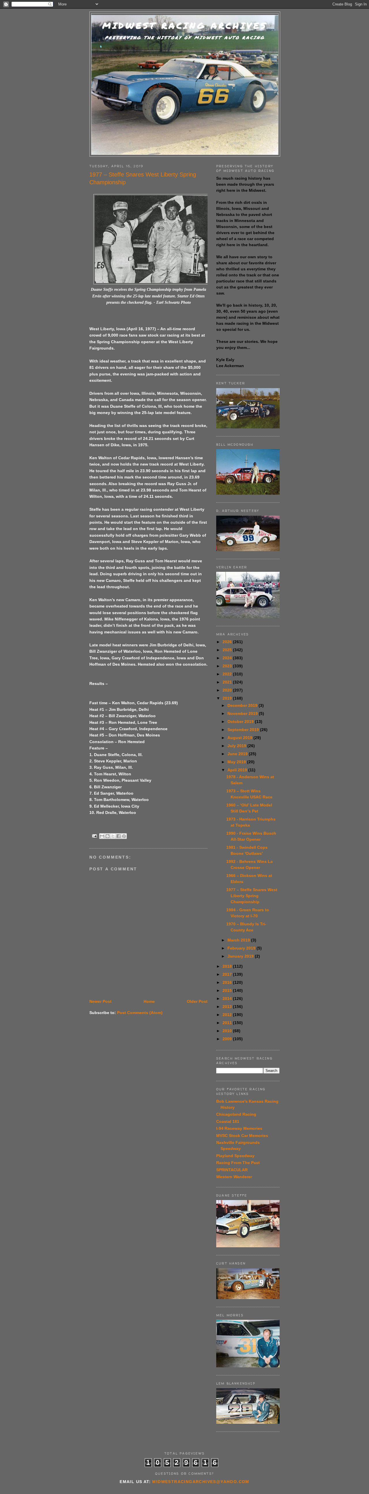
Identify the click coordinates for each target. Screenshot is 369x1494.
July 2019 (237, 745)
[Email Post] (94, 835)
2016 (228, 982)
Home (149, 1001)
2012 (228, 1014)
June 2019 (238, 753)
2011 (228, 1022)
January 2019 (241, 956)
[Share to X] (113, 836)
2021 (228, 682)
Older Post (197, 1001)
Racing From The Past (238, 1162)
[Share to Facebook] (118, 836)
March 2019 (239, 940)
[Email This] (102, 836)
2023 (228, 666)
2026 (228, 641)
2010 (228, 1030)
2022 (228, 674)
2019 (228, 698)
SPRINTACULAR (232, 1170)
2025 (228, 650)
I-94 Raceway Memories (239, 1128)
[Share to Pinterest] (124, 836)
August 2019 (240, 737)
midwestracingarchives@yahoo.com (200, 1481)
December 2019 (243, 705)
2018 (228, 966)
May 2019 (237, 762)
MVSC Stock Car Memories (242, 1135)
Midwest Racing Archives (184, 25)
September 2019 (243, 729)
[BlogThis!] (107, 836)
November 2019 (243, 713)
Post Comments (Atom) (140, 1012)
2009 (228, 1039)
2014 (228, 998)
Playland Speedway (235, 1155)
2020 (228, 690)
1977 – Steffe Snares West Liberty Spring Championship (251, 895)
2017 (228, 974)
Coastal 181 (227, 1121)
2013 (228, 1006)
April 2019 (237, 770)
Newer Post (100, 1001)
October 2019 (241, 721)
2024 (228, 658)
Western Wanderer (234, 1176)
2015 (228, 990)
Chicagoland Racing (236, 1114)
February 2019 (242, 948)
